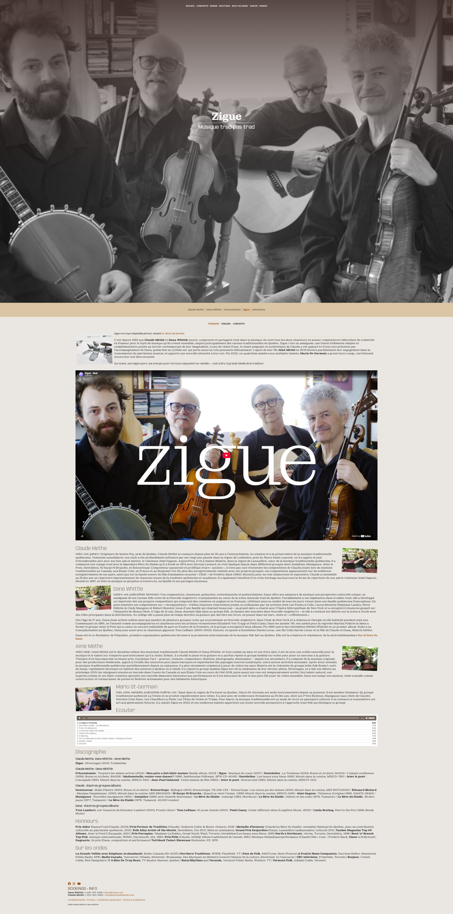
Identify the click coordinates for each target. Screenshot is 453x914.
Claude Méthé (196, 310)
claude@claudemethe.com (119, 895)
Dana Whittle (213, 310)
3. (87, 728)
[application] (226, 718)
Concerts (202, 6)
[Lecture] (80, 718)
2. (93, 725)
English (226, 324)
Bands (214, 6)
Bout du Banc (240, 6)
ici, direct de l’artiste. (173, 334)
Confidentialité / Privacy (81, 900)
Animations (258, 310)
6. (82, 736)
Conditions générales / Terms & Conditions (121, 900)
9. (81, 744)
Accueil (190, 6)
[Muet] (366, 718)
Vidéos (254, 6)
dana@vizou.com (114, 892)
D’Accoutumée (232, 310)
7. (104, 738)
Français (213, 324)
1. (87, 723)
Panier (263, 6)
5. (86, 733)
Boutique (224, 6)
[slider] (372, 718)
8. (84, 741)
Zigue (246, 310)
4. (90, 731)
